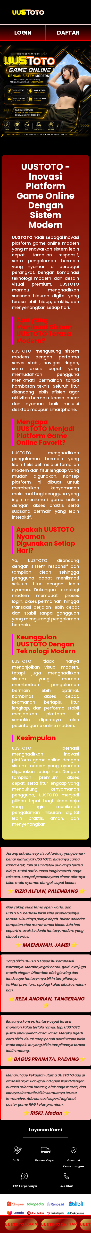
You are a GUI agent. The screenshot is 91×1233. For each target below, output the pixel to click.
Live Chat (66, 1186)
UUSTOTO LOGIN (21, 1224)
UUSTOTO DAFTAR (59, 1224)
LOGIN (22, 33)
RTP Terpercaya (24, 1186)
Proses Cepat (45, 1160)
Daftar (17, 1160)
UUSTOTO (22, 237)
